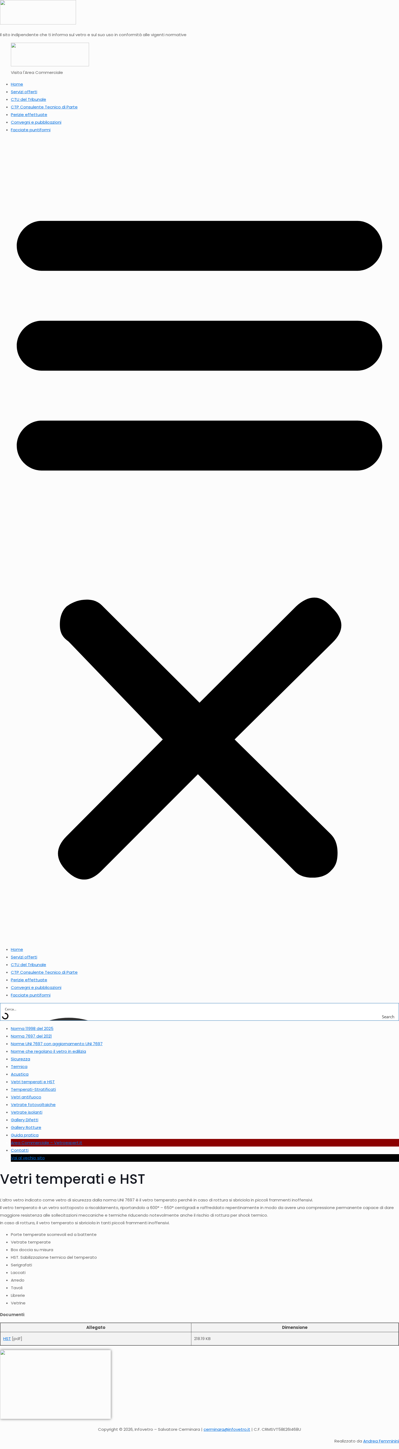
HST (7, 1338)
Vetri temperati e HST (33, 1082)
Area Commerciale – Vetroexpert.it (46, 1142)
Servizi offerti (24, 92)
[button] (199, 540)
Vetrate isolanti (26, 1112)
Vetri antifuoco (26, 1097)
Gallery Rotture (26, 1127)
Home (17, 84)
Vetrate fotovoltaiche (33, 1104)
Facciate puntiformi (30, 130)
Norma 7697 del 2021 (31, 1036)
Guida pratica (25, 1135)
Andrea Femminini (381, 1441)
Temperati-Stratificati (33, 1089)
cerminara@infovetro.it (227, 1429)
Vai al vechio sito (28, 1158)
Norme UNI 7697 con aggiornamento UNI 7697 (57, 1044)
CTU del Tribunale (28, 99)
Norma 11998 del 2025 (32, 1028)
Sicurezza (20, 1059)
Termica (19, 1066)
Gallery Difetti (24, 1120)
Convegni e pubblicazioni (36, 122)
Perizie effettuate (29, 114)
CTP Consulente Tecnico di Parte (44, 107)
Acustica (19, 1074)
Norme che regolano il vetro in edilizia (48, 1051)
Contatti (19, 1150)
